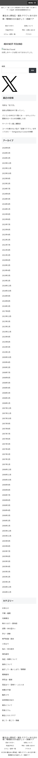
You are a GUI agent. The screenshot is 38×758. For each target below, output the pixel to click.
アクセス (28, 749)
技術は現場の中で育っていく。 (14, 110)
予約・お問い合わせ (28, 746)
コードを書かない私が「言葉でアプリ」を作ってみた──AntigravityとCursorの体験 (19, 130)
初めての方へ (9, 742)
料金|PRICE (10, 746)
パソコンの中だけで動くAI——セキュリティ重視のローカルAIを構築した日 (19, 117)
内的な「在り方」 (9, 105)
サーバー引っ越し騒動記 (11, 123)
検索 (3, 66)
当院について (28, 742)
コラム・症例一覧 (10, 749)
